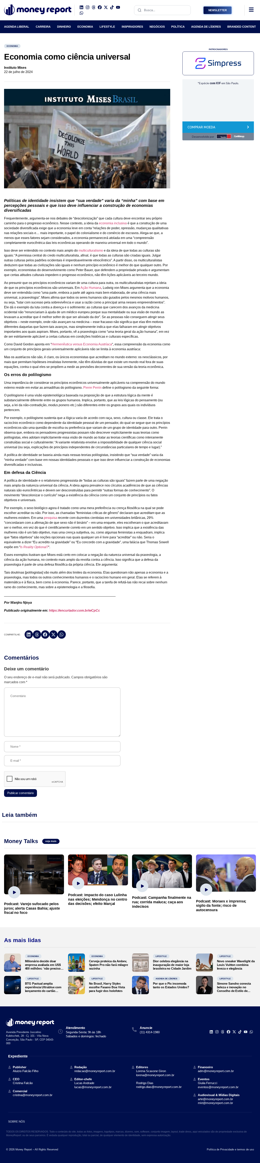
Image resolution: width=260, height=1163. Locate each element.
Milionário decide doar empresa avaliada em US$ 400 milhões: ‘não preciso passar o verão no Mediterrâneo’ (43, 968)
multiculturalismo (91, 250)
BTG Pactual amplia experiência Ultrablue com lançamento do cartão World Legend (43, 989)
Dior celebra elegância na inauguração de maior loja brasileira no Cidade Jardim (172, 964)
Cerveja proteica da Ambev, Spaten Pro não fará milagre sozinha (108, 964)
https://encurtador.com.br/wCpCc (74, 610)
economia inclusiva (113, 223)
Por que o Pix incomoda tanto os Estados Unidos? (171, 985)
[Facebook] (100, 7)
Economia (12, 46)
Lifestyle (161, 956)
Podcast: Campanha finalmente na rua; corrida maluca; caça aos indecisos (161, 902)
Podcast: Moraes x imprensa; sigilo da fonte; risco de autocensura (221, 905)
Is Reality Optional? (34, 547)
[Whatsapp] (81, 13)
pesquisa (50, 517)
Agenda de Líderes (166, 979)
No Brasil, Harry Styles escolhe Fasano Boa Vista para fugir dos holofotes (107, 987)
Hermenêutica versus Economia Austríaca (82, 344)
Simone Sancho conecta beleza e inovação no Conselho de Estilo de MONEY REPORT (234, 989)
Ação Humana (90, 287)
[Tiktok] (112, 7)
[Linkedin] (81, 7)
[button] (29, 634)
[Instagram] (87, 7)
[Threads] (93, 7)
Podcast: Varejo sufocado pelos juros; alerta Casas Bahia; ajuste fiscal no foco (32, 908)
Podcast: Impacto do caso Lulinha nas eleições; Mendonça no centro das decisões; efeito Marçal (97, 899)
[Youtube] (118, 7)
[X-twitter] (106, 7)
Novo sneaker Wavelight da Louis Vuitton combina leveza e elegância (236, 964)
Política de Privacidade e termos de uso (230, 1149)
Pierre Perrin (92, 387)
